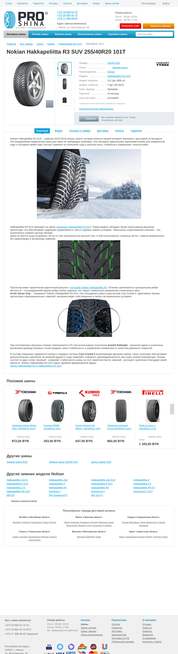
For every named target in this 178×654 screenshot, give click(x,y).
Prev (64, 60)
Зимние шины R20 (17, 462)
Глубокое (25, 522)
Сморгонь (143, 525)
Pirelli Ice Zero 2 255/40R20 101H (147, 427)
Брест (122, 537)
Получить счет (130, 25)
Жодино (94, 522)
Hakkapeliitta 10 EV (17, 479)
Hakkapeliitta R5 (100, 487)
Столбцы (107, 525)
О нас (9, 3)
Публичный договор (123, 641)
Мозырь (45, 537)
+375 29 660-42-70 (67, 15)
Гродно (125, 522)
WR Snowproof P (58, 495)
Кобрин (148, 537)
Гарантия (38, 3)
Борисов (75, 522)
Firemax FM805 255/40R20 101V (52, 427)
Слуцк (89, 525)
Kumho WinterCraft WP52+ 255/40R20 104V (87, 427)
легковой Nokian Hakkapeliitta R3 (88, 287)
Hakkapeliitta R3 (58, 487)
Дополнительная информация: (96, 108)
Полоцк (52, 522)
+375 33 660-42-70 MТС (18, 629)
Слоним (161, 522)
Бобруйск (90, 537)
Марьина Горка (106, 522)
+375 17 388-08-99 (67, 18)
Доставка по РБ (120, 638)
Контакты (22, 3)
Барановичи (131, 537)
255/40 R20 (113, 63)
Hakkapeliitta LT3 (16, 487)
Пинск (165, 537)
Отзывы (53, 3)
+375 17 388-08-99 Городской (21, 633)
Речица (53, 537)
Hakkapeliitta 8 (141, 479)
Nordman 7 (55, 491)
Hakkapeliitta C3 (142, 483)
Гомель (15, 537)
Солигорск (97, 525)
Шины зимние (88, 631)
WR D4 (10, 495)
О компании (149, 638)
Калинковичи (34, 537)
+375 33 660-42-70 (67, 12)
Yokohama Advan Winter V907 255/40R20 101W (24, 427)
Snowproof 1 (98, 491)
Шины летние (88, 627)
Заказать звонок (160, 26)
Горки (98, 537)
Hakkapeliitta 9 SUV (102, 483)
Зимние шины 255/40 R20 (63, 462)
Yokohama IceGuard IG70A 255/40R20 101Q (119, 427)
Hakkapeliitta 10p (58, 479)
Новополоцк (36, 522)
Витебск (17, 522)
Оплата (67, 3)
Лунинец (157, 537)
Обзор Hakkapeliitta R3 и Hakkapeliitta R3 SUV (36, 365)
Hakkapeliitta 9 (57, 483)
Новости (147, 627)
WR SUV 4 (97, 495)
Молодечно (71, 525)
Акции (96, 3)
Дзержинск (85, 522)
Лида (142, 522)
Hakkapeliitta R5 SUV (18, 491)
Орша (45, 522)
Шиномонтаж (119, 634)
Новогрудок (151, 522)
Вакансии (147, 634)
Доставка (82, 3)
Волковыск (134, 522)
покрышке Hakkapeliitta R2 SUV (73, 226)
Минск (67, 522)
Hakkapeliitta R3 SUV (119, 76)
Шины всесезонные (92, 634)
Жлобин (24, 537)
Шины (84, 624)
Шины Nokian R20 (101, 462)
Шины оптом (112, 3)
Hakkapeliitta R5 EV (144, 487)
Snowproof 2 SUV (143, 491)
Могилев (81, 537)
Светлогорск (35, 540)
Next (64, 108)
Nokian (111, 71)
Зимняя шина (119, 67)
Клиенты (147, 631)
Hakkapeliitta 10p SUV (103, 479)
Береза (141, 537)
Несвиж (81, 525)
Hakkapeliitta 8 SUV (17, 483)
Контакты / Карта (151, 641)
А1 (17, 625)
